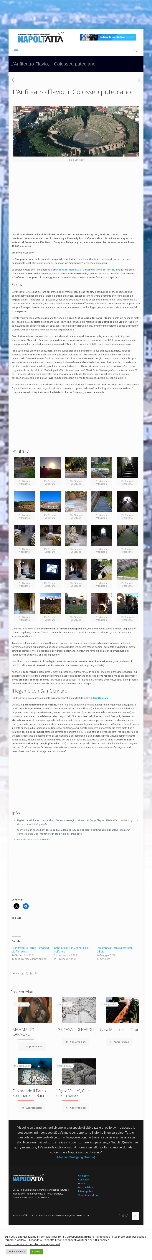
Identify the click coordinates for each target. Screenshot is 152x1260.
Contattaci (83, 1179)
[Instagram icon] (123, 1215)
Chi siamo (83, 1175)
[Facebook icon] (119, 1215)
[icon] (126, 1215)
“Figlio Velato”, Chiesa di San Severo (75, 1093)
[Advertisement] (76, 207)
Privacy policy (85, 1191)
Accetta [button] (36, 1251)
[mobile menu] (16, 51)
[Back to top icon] (135, 1216)
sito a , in (82, 269)
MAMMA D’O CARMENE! (23, 1032)
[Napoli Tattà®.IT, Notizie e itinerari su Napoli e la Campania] (41, 37)
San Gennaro (100, 698)
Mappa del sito (86, 1187)
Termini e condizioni (89, 1195)
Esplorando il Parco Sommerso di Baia (29, 1093)
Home (81, 1183)
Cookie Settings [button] (16, 1251)
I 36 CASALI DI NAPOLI (75, 1029)
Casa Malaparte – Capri (119, 1029)
